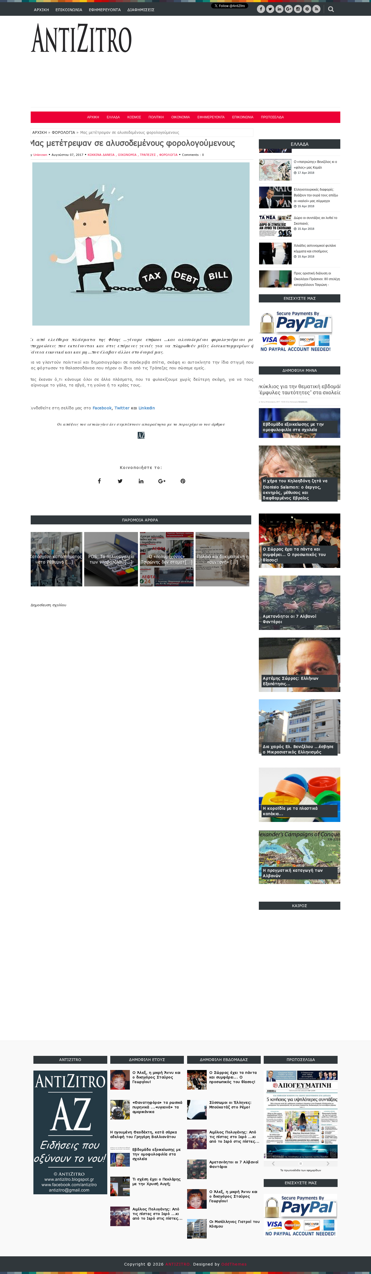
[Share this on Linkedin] (141, 481)
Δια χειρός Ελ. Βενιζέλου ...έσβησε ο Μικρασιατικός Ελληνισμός (298, 749)
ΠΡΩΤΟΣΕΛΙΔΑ (272, 117)
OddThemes (234, 1264)
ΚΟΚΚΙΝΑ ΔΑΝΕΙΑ (102, 154)
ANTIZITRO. (179, 1264)
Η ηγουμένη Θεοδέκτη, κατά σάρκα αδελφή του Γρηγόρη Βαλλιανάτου (143, 1134)
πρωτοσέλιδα (292, 1170)
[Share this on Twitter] (120, 481)
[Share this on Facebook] (99, 481)
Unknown (40, 154)
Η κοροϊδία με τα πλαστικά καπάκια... (290, 811)
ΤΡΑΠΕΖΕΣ (148, 154)
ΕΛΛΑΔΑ (113, 117)
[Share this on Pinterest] (183, 481)
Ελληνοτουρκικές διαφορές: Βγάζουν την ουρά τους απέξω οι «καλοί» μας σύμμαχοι (316, 167)
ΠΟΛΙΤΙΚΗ (156, 117)
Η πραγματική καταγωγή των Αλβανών (293, 873)
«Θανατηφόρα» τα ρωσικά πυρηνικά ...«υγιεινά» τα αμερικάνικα (158, 1107)
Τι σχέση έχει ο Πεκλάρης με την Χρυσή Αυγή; (157, 1181)
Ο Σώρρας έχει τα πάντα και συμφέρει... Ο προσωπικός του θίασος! (294, 554)
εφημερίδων (314, 1170)
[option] (299, 170)
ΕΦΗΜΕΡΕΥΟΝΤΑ (105, 9)
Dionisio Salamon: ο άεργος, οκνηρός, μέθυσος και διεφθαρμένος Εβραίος (292, 492)
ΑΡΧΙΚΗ (41, 9)
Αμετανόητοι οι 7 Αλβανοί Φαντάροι (289, 619)
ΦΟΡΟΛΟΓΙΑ (63, 132)
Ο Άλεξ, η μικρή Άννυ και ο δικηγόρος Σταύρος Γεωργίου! (157, 1077)
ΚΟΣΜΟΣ (134, 117)
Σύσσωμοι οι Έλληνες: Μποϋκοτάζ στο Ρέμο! (230, 1104)
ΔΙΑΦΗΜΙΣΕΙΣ (141, 9)
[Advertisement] (242, 62)
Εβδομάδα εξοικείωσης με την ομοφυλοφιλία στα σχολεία (293, 427)
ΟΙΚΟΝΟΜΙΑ (180, 117)
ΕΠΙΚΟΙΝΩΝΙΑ (68, 9)
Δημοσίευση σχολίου (48, 605)
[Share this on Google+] (162, 481)
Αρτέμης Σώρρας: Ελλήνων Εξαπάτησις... (291, 681)
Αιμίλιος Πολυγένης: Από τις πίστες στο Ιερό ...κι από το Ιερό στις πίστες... (158, 1213)
